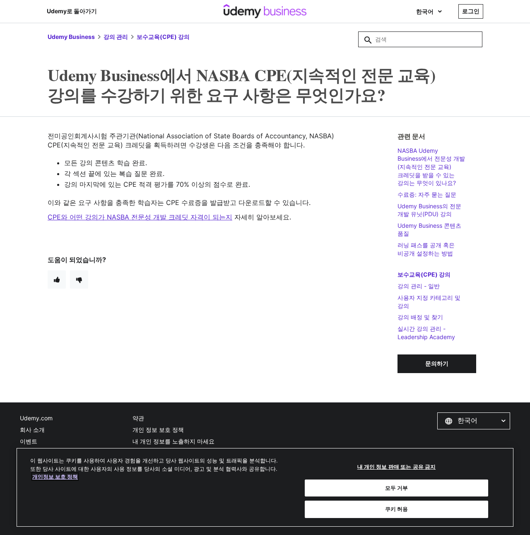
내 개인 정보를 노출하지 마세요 (173, 441)
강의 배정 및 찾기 (420, 317)
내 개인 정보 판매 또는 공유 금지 (396, 466)
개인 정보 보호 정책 (158, 429)
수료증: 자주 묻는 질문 (427, 194)
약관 (138, 418)
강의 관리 (116, 36)
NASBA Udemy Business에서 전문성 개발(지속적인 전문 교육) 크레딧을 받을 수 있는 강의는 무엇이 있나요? (431, 166)
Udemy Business (71, 36)
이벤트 (28, 441)
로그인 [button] (470, 10)
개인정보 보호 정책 (55, 476)
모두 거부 (396, 487)
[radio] (57, 279)
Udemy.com (36, 418)
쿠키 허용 (396, 509)
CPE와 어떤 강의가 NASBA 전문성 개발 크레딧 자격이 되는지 (140, 217)
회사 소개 (32, 429)
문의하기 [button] (436, 363)
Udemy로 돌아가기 (72, 10)
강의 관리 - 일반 (419, 285)
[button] (473, 420)
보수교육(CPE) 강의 (163, 36)
